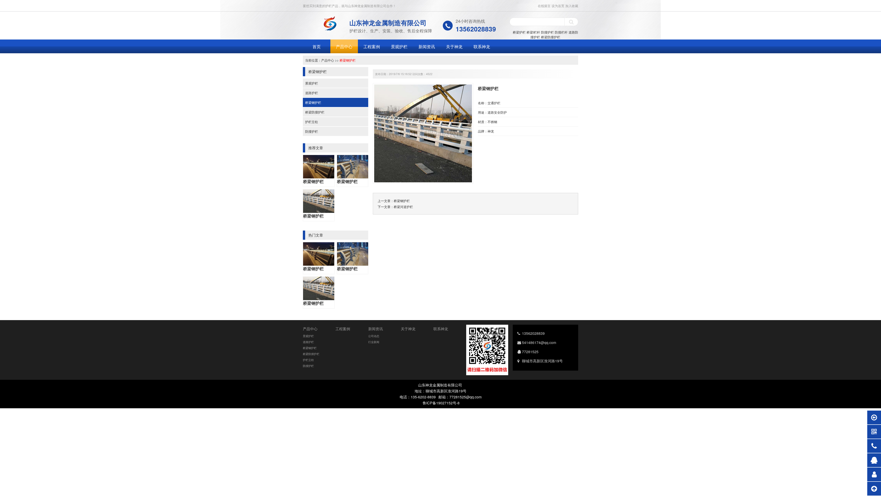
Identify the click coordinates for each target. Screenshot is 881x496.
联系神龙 (482, 46)
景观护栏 (399, 46)
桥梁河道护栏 (403, 206)
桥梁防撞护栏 (550, 37)
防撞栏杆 (561, 32)
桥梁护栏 (519, 32)
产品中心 (344, 46)
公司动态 (373, 336)
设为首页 (558, 5)
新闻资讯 (426, 46)
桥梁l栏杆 (533, 32)
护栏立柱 (311, 121)
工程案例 (371, 46)
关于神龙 (454, 46)
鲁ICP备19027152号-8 (441, 403)
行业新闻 (373, 342)
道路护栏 (311, 92)
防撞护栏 (547, 32)
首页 (316, 46)
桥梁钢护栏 (348, 60)
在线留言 (544, 5)
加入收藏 (571, 5)
